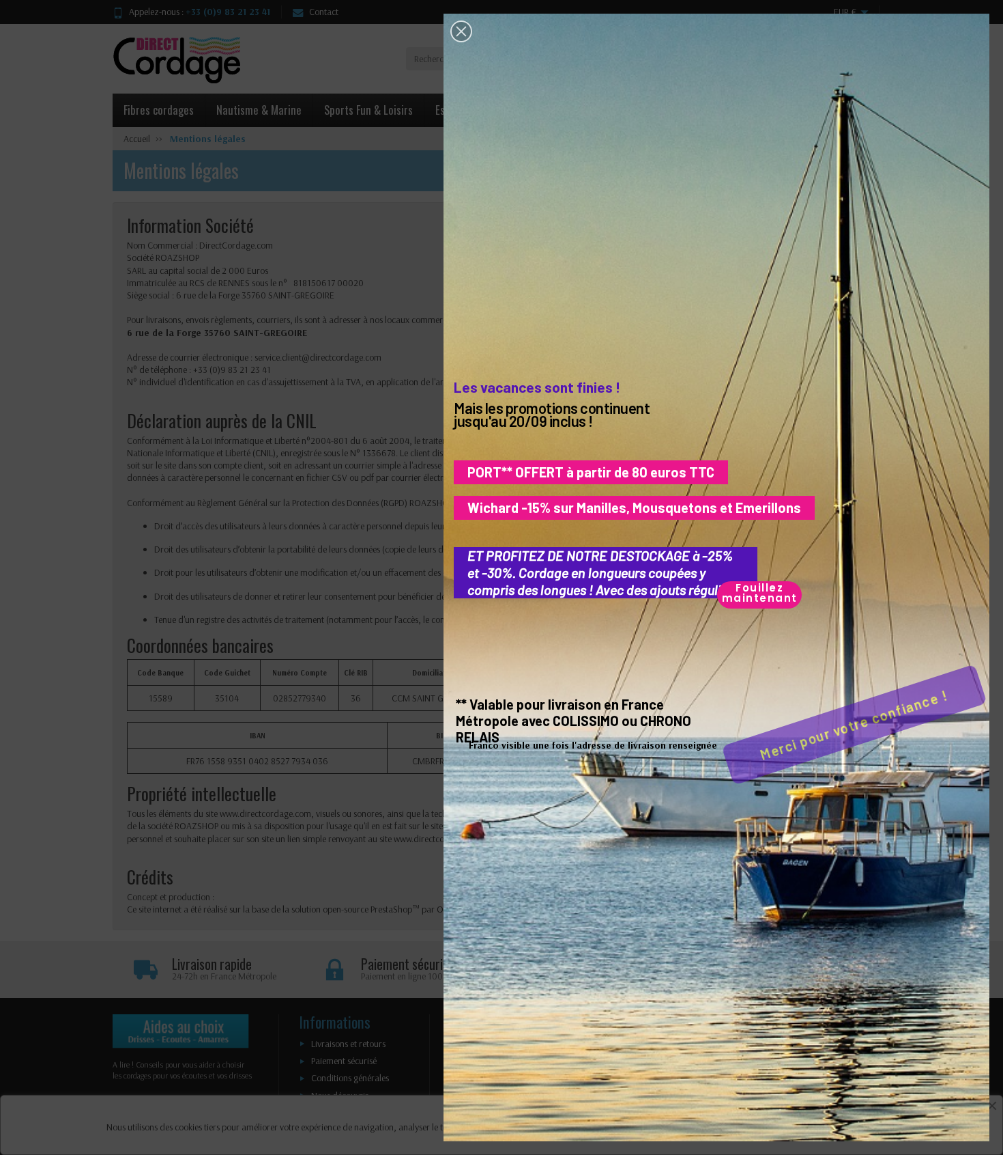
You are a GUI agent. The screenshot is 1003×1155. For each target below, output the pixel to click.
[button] (461, 31)
